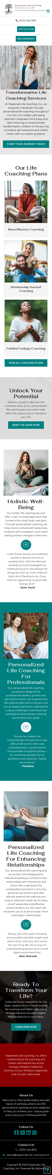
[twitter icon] (23, 1133)
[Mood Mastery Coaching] (26, 201)
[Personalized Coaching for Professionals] (26, 635)
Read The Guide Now (26, 425)
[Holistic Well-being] (26, 472)
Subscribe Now (26, 1027)
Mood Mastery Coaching (26, 229)
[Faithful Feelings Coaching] (26, 320)
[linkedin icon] (29, 1133)
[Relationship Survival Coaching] (26, 261)
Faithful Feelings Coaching (26, 348)
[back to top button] (46, 1170)
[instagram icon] (35, 1133)
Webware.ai (42, 1168)
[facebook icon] (17, 1133)
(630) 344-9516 (27, 20)
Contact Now (26, 29)
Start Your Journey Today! (26, 144)
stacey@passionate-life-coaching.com (28, 1155)
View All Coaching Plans (26, 363)
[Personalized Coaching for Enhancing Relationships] (26, 816)
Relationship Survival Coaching (26, 289)
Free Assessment (26, 39)
